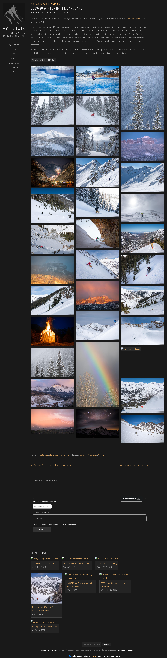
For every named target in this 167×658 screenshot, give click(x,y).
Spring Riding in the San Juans (45, 626)
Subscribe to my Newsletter (109, 656)
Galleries (14, 45)
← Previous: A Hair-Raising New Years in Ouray (51, 465)
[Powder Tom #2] (97, 123)
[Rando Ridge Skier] (97, 338)
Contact (14, 71)
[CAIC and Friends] (52, 251)
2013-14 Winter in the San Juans (77, 563)
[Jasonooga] (97, 276)
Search (14, 67)
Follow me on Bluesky (81, 656)
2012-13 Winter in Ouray (107, 563)
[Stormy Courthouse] (131, 349)
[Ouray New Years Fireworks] (52, 184)
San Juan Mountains (135, 18)
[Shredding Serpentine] (142, 410)
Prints (14, 58)
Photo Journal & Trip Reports (45, 3)
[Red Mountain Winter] (52, 154)
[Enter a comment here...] (89, 486)
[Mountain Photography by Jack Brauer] (14, 23)
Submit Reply (129, 499)
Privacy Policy (44, 650)
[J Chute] (97, 215)
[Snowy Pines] (52, 374)
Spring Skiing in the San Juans (44, 563)
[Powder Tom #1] (52, 123)
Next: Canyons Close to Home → (133, 465)
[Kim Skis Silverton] (142, 189)
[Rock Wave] (97, 246)
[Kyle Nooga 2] (142, 312)
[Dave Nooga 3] (52, 313)
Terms (54, 650)
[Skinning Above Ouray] (142, 251)
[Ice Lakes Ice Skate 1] (52, 92)
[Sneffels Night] (97, 435)
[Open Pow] (52, 221)
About (14, 53)
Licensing (14, 62)
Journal (14, 49)
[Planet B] (52, 343)
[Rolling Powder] (97, 154)
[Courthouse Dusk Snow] (142, 159)
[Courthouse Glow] (52, 431)
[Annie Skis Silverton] (97, 184)
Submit (42, 529)
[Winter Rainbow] (97, 405)
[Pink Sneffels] (52, 405)
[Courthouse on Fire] (97, 307)
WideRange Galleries (126, 650)
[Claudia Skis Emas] (142, 441)
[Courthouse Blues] (52, 282)
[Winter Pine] (142, 128)
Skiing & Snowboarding (59, 454)
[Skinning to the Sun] (142, 220)
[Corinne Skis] (142, 282)
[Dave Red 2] (142, 343)
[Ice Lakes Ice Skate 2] (97, 92)
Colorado (44, 454)
